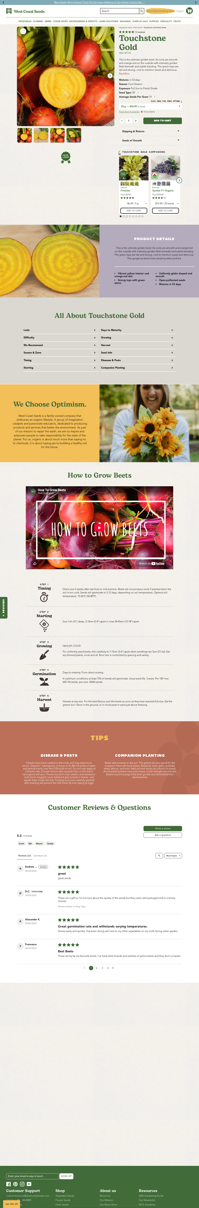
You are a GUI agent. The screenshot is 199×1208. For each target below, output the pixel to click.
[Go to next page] (113, 968)
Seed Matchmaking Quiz (160, 11)
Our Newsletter (147, 1200)
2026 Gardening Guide (151, 1195)
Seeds (21, 843)
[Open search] (159, 855)
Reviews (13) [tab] (24, 855)
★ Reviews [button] (3, 607)
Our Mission (106, 1200)
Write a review (163, 828)
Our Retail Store (108, 1204)
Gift (30, 843)
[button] (189, 10)
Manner (39, 843)
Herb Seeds (62, 1204)
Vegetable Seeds (125, 27)
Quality (50, 843)
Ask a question (163, 835)
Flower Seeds (63, 1200)
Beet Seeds (138, 27)
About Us (105, 1195)
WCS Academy (147, 1204)
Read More (124, 73)
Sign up (66, 1176)
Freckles (125, 190)
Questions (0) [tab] (40, 855)
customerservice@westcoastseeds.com (27, 1195)
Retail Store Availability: (129, 112)
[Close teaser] (21, 1199)
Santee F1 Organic (163, 190)
